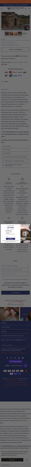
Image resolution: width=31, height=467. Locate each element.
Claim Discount (10, 238)
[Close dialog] (29, 225)
